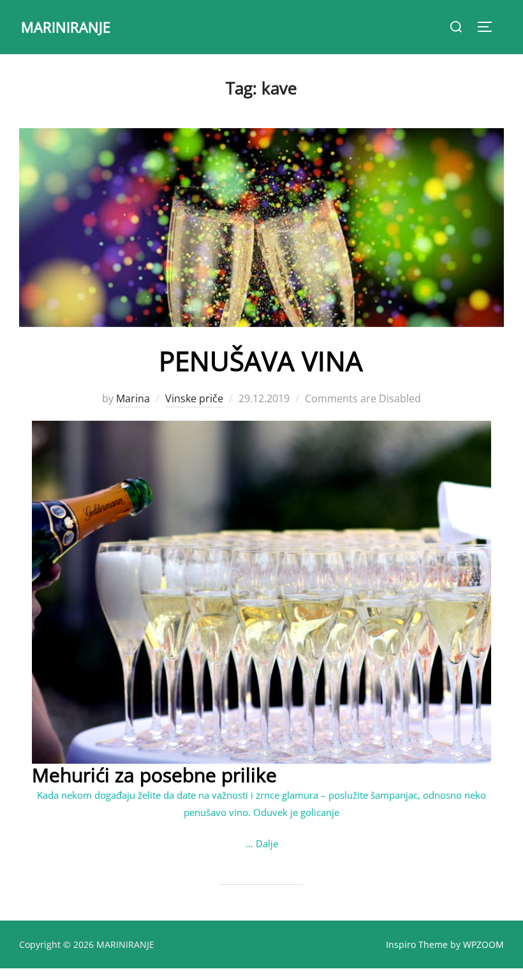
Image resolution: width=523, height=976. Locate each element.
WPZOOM (483, 944)
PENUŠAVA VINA (261, 360)
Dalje (267, 843)
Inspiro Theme (417, 944)
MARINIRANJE (65, 26)
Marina (133, 398)
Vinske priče (194, 398)
